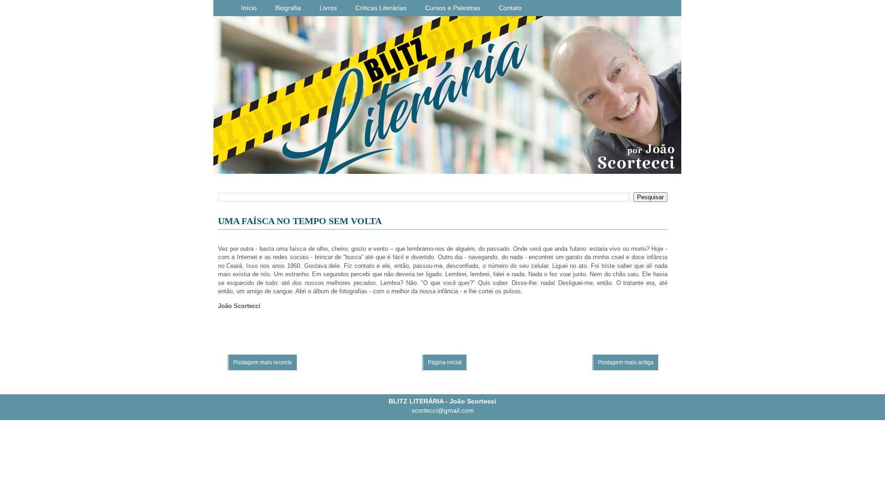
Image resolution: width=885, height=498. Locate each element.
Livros (328, 8)
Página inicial (445, 362)
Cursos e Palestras (452, 8)
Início (249, 8)
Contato (510, 8)
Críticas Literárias (381, 8)
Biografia (288, 8)
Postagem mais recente (262, 362)
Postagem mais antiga (626, 362)
